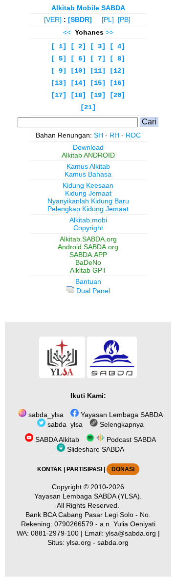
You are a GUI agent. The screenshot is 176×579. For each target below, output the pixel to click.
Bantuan (88, 281)
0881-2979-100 (55, 533)
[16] (117, 83)
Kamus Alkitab (88, 166)
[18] (78, 95)
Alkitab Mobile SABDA (88, 8)
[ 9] (58, 71)
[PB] (124, 19)
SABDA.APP (88, 255)
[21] (88, 107)
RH (114, 135)
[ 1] (58, 46)
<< (67, 32)
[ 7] (98, 58)
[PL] (108, 19)
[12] (117, 71)
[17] (58, 95)
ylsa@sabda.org (131, 533)
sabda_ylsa (45, 415)
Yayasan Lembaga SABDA (121, 415)
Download (88, 147)
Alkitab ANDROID (88, 155)
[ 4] (117, 46)
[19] (98, 95)
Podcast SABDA (130, 439)
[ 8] (117, 58)
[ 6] (78, 58)
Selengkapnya (121, 424)
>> (109, 32)
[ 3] (98, 46)
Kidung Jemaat (88, 193)
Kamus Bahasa (88, 174)
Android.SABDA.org (88, 247)
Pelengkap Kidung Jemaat (88, 209)
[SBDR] (80, 19)
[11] (98, 71)
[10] (78, 71)
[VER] (53, 19)
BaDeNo (88, 262)
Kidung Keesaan (88, 185)
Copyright (88, 228)
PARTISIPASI (84, 469)
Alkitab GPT (88, 270)
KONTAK (49, 469)
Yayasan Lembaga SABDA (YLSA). (88, 496)
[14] (78, 83)
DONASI (122, 469)
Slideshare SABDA (94, 449)
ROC (133, 135)
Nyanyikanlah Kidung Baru (88, 201)
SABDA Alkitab (56, 439)
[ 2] (78, 46)
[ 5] (58, 58)
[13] (58, 83)
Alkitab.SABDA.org (88, 239)
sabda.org (113, 542)
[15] (98, 83)
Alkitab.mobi (88, 220)
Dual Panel (92, 291)
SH (98, 135)
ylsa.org (78, 542)
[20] (117, 95)
